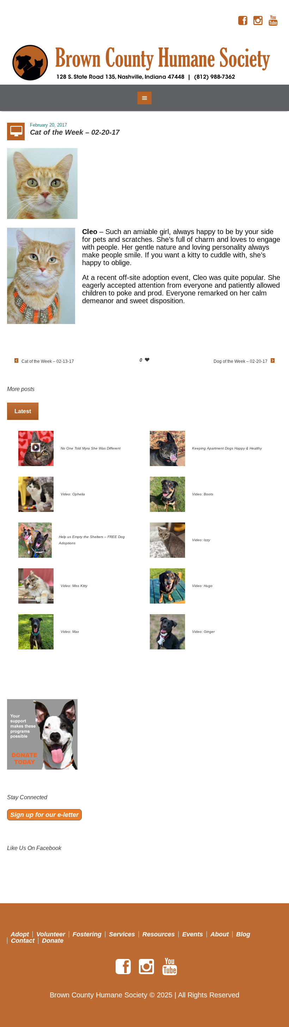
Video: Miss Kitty (74, 586)
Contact (23, 940)
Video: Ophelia (73, 494)
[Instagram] (258, 21)
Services (122, 934)
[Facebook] (243, 21)
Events (192, 934)
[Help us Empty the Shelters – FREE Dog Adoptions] (35, 539)
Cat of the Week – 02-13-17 (47, 361)
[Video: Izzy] (167, 539)
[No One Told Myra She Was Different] (36, 447)
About (219, 934)
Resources (158, 934)
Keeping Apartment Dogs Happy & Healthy (227, 448)
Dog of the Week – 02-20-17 (241, 361)
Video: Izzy (201, 540)
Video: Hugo (202, 586)
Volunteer (50, 934)
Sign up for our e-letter (44, 814)
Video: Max (70, 632)
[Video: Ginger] (167, 631)
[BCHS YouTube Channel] (273, 21)
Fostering (87, 934)
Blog (243, 934)
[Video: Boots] (167, 493)
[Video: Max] (36, 631)
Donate (52, 940)
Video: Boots (202, 494)
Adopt (20, 934)
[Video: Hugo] (167, 585)
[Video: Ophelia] (36, 493)
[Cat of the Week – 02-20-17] (42, 183)
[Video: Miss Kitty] (36, 585)
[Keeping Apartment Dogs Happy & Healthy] (167, 447)
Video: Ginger (203, 632)
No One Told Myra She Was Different (91, 448)
